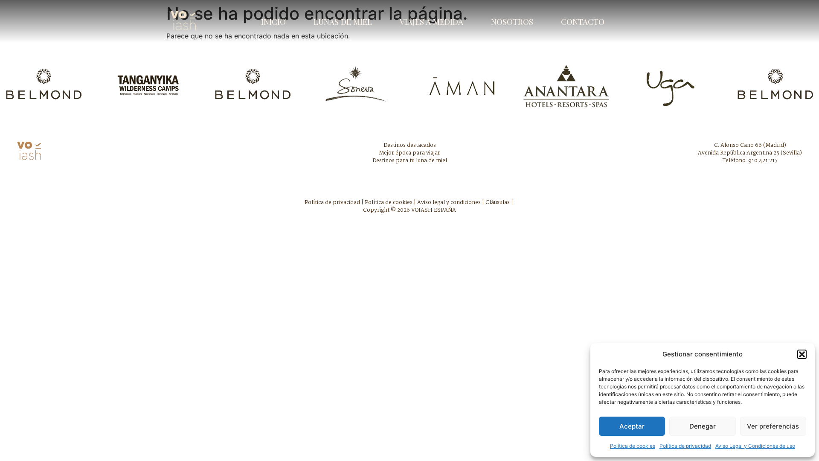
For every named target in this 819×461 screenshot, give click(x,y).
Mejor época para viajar (409, 153)
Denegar (702, 426)
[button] (802, 354)
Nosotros (512, 21)
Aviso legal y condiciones (449, 202)
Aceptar (632, 426)
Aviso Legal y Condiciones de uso (755, 446)
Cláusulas (497, 202)
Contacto (582, 21)
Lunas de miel (343, 21)
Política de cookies (632, 446)
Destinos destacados (409, 145)
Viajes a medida (431, 21)
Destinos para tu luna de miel (409, 160)
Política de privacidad (685, 446)
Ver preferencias (773, 426)
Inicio (273, 21)
